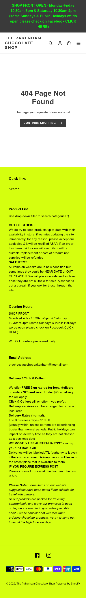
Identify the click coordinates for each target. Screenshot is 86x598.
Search (14, 189)
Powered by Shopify (68, 583)
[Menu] (78, 43)
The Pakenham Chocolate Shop (23, 43)
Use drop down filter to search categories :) (39, 216)
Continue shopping (40, 122)
